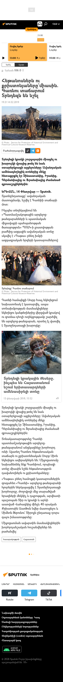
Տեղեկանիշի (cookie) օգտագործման (22, 635)
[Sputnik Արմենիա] (10, 25)
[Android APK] (12, 649)
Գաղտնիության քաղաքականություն (22, 631)
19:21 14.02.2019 (10, 102)
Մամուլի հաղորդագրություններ (19, 622)
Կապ (37, 617)
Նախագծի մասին (12, 612)
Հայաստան (28, 539)
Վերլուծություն (50, 584)
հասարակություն (11, 539)
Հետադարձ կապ (11, 640)
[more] (57, 398)
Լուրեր (13, 49)
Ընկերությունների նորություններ (20, 626)
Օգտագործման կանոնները (17, 617)
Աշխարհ (32, 584)
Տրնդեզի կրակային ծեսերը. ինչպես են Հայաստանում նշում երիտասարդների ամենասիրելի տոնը (29, 385)
